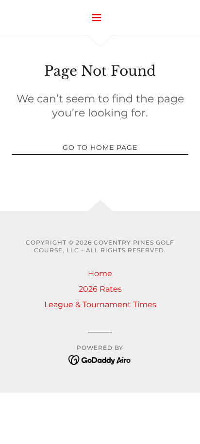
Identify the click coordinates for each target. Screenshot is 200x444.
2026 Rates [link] (100, 289)
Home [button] (100, 273)
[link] (100, 359)
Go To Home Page (100, 147)
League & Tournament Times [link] (100, 304)
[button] (100, 17)
